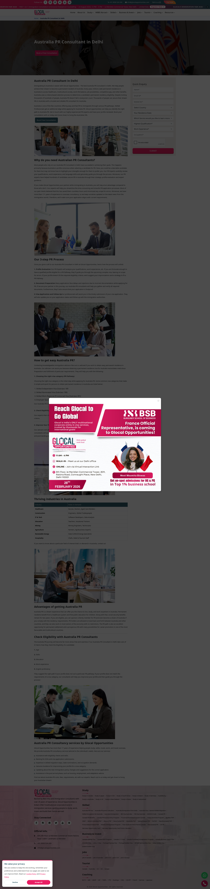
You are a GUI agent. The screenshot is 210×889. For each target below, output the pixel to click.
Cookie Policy (31, 874)
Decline (15, 882)
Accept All (38, 882)
